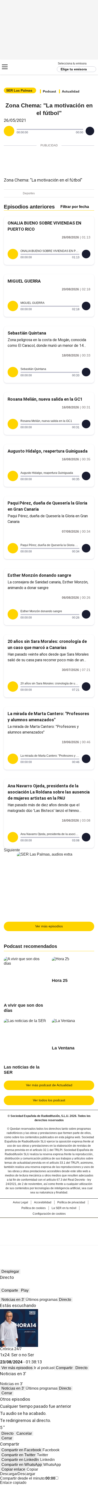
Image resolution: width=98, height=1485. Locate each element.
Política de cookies (33, 1208)
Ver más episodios (49, 926)
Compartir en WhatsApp (21, 1465)
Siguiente (12, 850)
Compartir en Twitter (18, 1455)
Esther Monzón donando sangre (39, 575)
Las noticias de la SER (21, 1070)
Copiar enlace (13, 1469)
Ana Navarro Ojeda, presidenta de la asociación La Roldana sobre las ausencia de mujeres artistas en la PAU (49, 792)
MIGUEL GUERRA (24, 281)
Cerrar (6, 1393)
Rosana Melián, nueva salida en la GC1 (45, 399)
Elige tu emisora (74, 69)
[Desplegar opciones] (90, 131)
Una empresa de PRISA (49, 1228)
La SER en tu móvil (64, 1208)
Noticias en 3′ (12, 1300)
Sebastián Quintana (27, 333)
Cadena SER (21, 67)
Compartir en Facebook (21, 1450)
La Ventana (63, 1048)
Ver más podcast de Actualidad (49, 1085)
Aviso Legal (20, 1202)
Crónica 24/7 (11, 1349)
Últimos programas (42, 1300)
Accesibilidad (42, 1202)
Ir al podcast (44, 1368)
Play (25, 1290)
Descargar (9, 1474)
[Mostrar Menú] (5, 67)
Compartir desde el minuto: (27, 1478)
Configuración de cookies (49, 1213)
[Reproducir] (9, 131)
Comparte (9, 1290)
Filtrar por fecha (74, 207)
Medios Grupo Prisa (49, 1240)
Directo (65, 1300)
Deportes (29, 193)
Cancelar (24, 1433)
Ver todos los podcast (49, 1100)
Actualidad (70, 91)
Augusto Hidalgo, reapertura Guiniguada (48, 451)
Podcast (49, 91)
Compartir (64, 1368)
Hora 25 (60, 980)
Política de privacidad (71, 1202)
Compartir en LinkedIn (20, 1460)
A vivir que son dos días (23, 1008)
